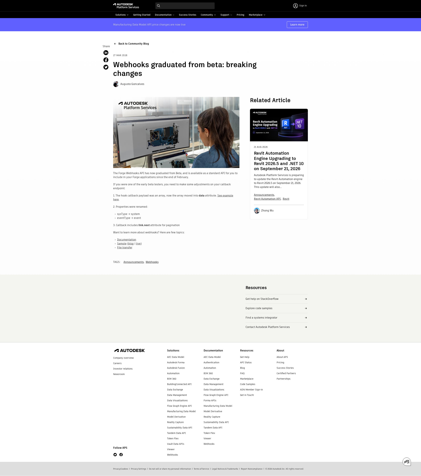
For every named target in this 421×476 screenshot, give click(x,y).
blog (131, 243)
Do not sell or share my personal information (170, 468)
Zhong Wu (267, 210)
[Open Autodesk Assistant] (407, 462)
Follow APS (120, 448)
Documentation (126, 240)
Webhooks (152, 262)
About (280, 350)
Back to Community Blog (133, 44)
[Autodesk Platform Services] (126, 5)
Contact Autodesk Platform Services (268, 327)
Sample (121, 243)
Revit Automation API (267, 199)
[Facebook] (121, 455)
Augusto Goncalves (132, 84)
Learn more (297, 24)
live (138, 243)
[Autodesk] (129, 351)
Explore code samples (259, 308)
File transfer (124, 247)
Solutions (173, 350)
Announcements (134, 262)
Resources (246, 350)
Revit (286, 199)
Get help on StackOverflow (262, 299)
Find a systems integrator (261, 318)
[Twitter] (115, 455)
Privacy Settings (138, 468)
